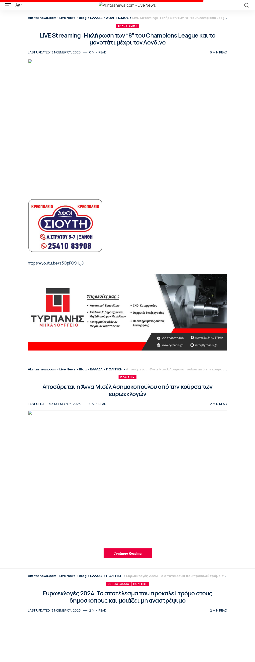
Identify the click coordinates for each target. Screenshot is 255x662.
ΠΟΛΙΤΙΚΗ (127, 377)
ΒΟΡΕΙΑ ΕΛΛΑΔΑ (118, 584)
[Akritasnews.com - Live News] (127, 5)
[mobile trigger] (9, 5)
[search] (246, 5)
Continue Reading (128, 553)
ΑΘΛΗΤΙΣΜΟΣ (127, 26)
